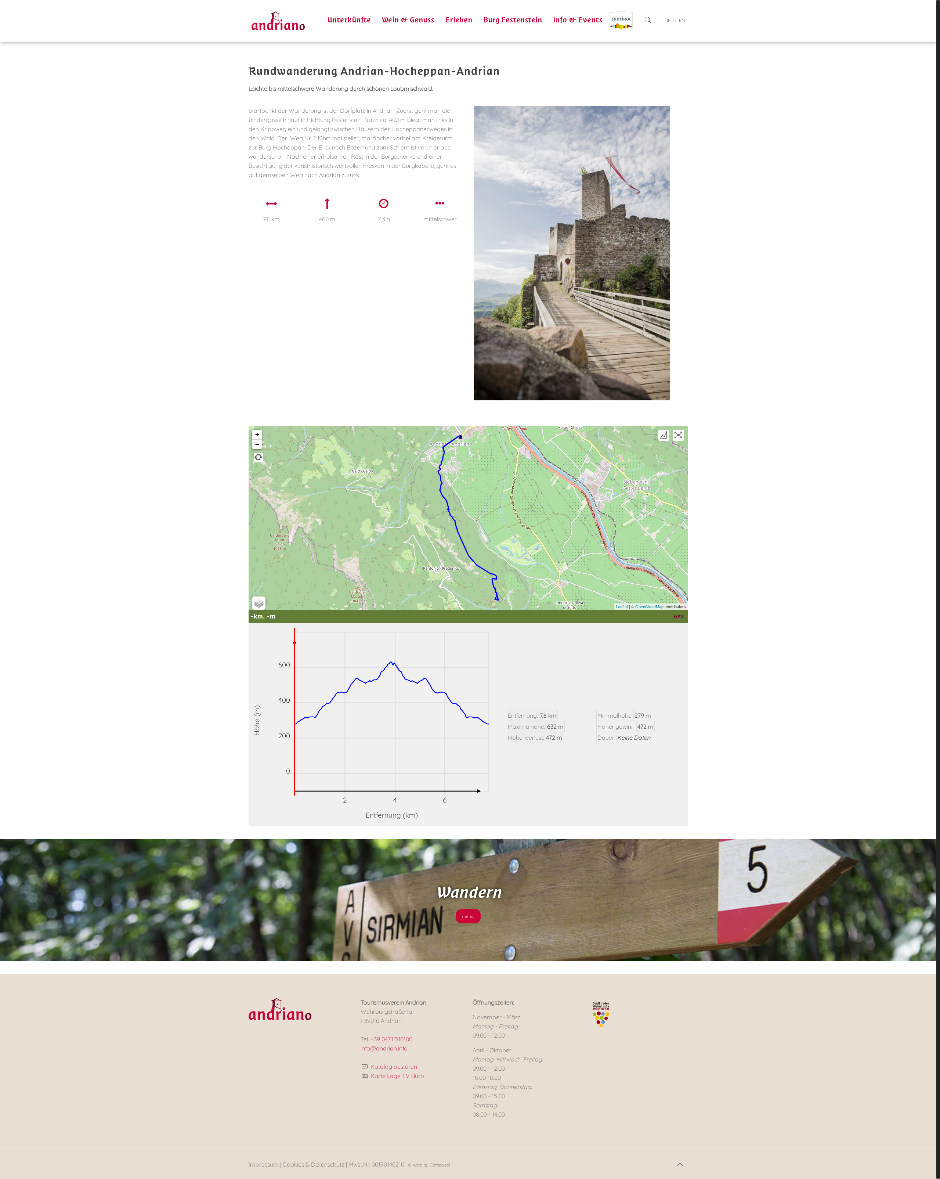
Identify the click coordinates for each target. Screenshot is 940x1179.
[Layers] (258, 603)
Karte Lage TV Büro (397, 1075)
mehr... (468, 916)
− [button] (257, 444)
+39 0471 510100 (391, 1039)
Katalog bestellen (393, 1066)
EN (682, 20)
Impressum (264, 1164)
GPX (679, 616)
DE (667, 20)
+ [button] (257, 434)
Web (417, 1165)
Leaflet (622, 606)
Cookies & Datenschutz (313, 1164)
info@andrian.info (384, 1048)
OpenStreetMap (649, 606)
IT (675, 20)
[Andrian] (278, 20)
